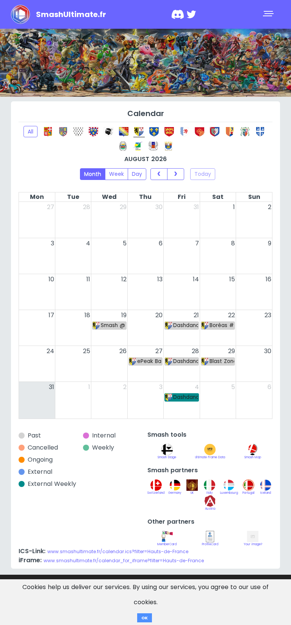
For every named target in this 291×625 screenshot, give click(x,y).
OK (144, 618)
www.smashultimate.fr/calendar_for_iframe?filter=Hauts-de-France (124, 560)
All (30, 131)
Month (92, 174)
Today (202, 174)
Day (137, 174)
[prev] (158, 174)
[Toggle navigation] (269, 14)
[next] (175, 174)
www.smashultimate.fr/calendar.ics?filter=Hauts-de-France (117, 551)
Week (116, 174)
